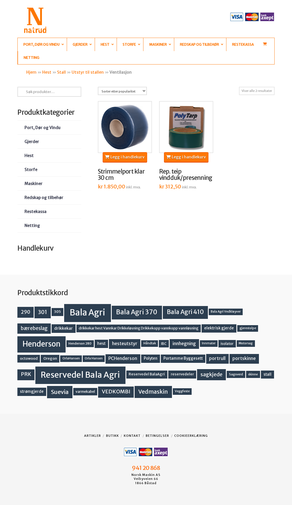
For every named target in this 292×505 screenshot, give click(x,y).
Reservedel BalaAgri (147, 374)
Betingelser (157, 436)
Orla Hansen (94, 358)
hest (101, 343)
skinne (253, 374)
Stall (61, 72)
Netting (32, 225)
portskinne (244, 358)
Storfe (31, 169)
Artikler (92, 436)
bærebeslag (34, 328)
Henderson (41, 344)
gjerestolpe (248, 328)
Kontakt (132, 436)
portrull (217, 358)
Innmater (209, 343)
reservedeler (182, 374)
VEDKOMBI (116, 391)
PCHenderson (122, 358)
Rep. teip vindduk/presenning (185, 175)
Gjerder (32, 141)
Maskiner (33, 183)
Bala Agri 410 (185, 312)
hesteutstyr (124, 343)
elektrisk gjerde (219, 328)
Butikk (112, 436)
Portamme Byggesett (183, 358)
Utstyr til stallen (88, 72)
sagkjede (211, 374)
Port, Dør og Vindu (42, 127)
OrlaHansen (71, 358)
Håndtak (149, 343)
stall (267, 374)
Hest (46, 72)
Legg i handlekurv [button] (127, 157)
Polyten (150, 358)
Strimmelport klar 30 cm (121, 175)
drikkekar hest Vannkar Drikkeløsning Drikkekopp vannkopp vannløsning (138, 328)
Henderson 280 (80, 343)
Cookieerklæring (191, 436)
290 (25, 312)
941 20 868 (146, 467)
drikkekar (63, 328)
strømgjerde (32, 391)
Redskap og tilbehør (44, 197)
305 (57, 311)
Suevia (60, 391)
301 (42, 312)
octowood (29, 358)
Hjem (31, 72)
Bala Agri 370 (136, 312)
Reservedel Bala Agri (80, 375)
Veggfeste (182, 391)
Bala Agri (87, 312)
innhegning (184, 343)
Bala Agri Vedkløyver (226, 311)
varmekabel (85, 391)
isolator (227, 343)
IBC (164, 343)
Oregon (50, 358)
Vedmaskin (153, 391)
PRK (26, 374)
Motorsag (246, 343)
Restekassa (35, 211)
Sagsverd (236, 374)
